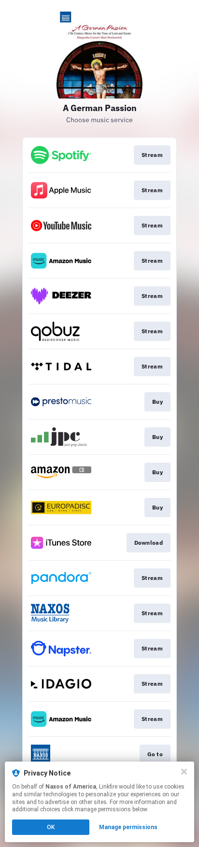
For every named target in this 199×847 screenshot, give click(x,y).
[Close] (184, 771)
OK (51, 827)
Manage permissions (128, 827)
